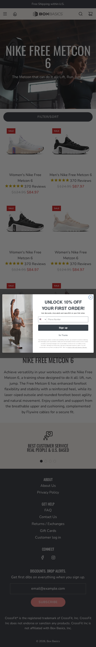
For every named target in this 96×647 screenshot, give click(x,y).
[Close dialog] (91, 297)
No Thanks (63, 335)
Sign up (63, 327)
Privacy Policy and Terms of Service (77, 347)
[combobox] (42, 319)
